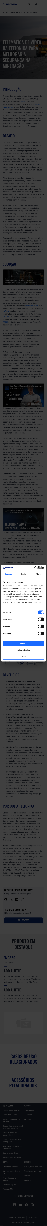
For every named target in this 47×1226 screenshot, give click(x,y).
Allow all (23, 643)
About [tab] (38, 574)
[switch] (41, 619)
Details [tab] (23, 574)
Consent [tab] (8, 574)
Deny (23, 657)
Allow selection (23, 650)
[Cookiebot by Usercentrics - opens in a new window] (34, 567)
